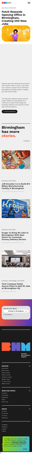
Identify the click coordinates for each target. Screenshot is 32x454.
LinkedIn (4, 429)
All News (4, 411)
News (4, 409)
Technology (12, 281)
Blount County (6, 372)
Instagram (4, 424)
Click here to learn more (19, 442)
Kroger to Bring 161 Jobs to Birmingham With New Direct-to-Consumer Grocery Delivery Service (15, 236)
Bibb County (5, 370)
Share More (5, 401)
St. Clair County (6, 381)
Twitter (4, 431)
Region (5, 366)
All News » (26, 141)
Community (5, 395)
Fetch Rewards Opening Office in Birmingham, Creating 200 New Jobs (14, 17)
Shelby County (6, 379)
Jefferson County (7, 377)
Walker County (6, 383)
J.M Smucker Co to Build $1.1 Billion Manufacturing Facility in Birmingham (16, 186)
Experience (5, 397)
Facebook (4, 427)
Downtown (5, 368)
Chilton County (6, 375)
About (3, 399)
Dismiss (25, 449)
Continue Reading (9, 111)
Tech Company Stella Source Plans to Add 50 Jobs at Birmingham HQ (16, 286)
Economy (5, 8)
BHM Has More (8, 390)
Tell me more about (10, 308)
